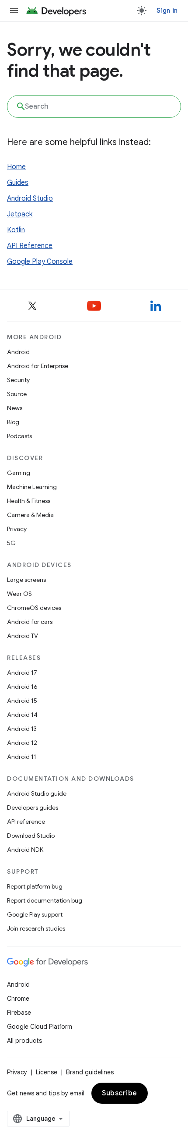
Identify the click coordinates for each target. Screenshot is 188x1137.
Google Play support (35, 914)
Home (16, 167)
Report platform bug (35, 886)
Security (18, 380)
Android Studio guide (36, 793)
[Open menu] (14, 10)
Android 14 (22, 715)
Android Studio (30, 198)
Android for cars (29, 622)
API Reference (29, 245)
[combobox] (94, 106)
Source (17, 394)
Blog (13, 422)
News (14, 408)
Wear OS (19, 594)
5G (11, 543)
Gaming (18, 473)
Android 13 (22, 729)
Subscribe (119, 1093)
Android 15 (22, 701)
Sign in (167, 10)
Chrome (18, 998)
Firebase (19, 1013)
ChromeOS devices (34, 608)
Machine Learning (32, 487)
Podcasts (19, 436)
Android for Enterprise (37, 366)
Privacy (17, 529)
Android (18, 352)
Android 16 (22, 687)
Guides (17, 182)
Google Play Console (40, 261)
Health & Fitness (28, 501)
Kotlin (16, 230)
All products (24, 1041)
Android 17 (22, 673)
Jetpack (19, 214)
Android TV (22, 636)
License (46, 1072)
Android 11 (21, 757)
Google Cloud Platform (39, 1027)
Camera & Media (30, 515)
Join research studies (36, 928)
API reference (26, 821)
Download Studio (31, 835)
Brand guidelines (90, 1072)
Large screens (26, 580)
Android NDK (25, 850)
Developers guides (32, 807)
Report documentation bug (44, 900)
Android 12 (22, 743)
